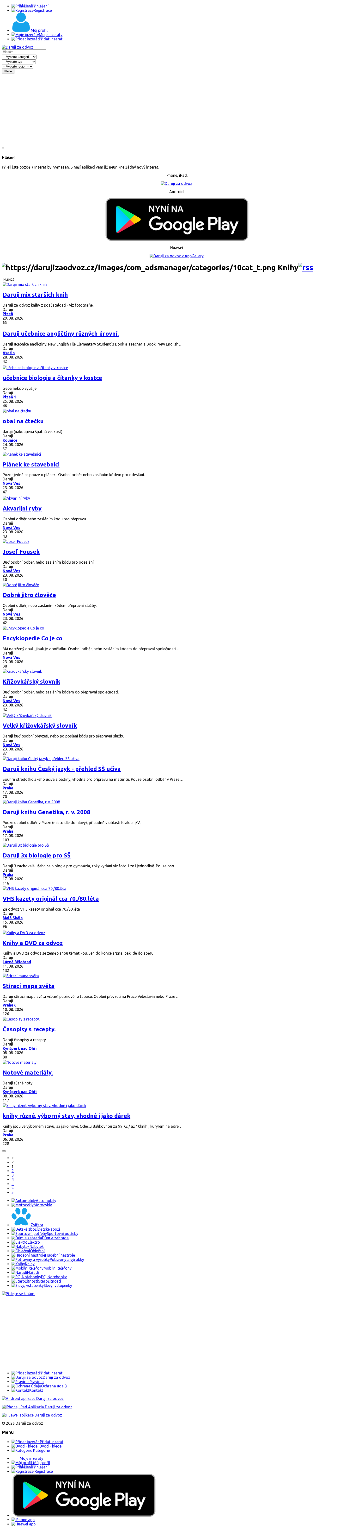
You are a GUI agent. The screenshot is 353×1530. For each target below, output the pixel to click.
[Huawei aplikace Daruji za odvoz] (32, 1415)
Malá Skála (13, 918)
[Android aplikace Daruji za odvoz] (33, 1398)
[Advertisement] (176, 110)
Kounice (10, 440)
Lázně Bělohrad (17, 962)
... (13, 1184)
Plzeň (8, 314)
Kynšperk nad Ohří (20, 1048)
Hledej (8, 71)
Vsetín (9, 353)
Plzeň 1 (9, 397)
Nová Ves (11, 483)
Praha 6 (9, 1005)
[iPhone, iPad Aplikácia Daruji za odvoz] (37, 1407)
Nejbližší (9, 279)
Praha (8, 788)
